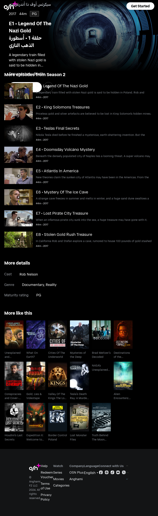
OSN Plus (76, 472)
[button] (140, 6)
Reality (51, 284)
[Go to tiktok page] (112, 473)
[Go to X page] (123, 473)
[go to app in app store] (127, 465)
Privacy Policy (46, 497)
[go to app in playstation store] (127, 479)
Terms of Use (45, 485)
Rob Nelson (28, 274)
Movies (58, 479)
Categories (61, 485)
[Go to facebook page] (100, 473)
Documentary (33, 284)
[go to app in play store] (127, 472)
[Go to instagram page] (106, 473)
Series (57, 472)
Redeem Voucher (47, 474)
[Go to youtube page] (118, 473)
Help (44, 465)
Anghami (76, 479)
